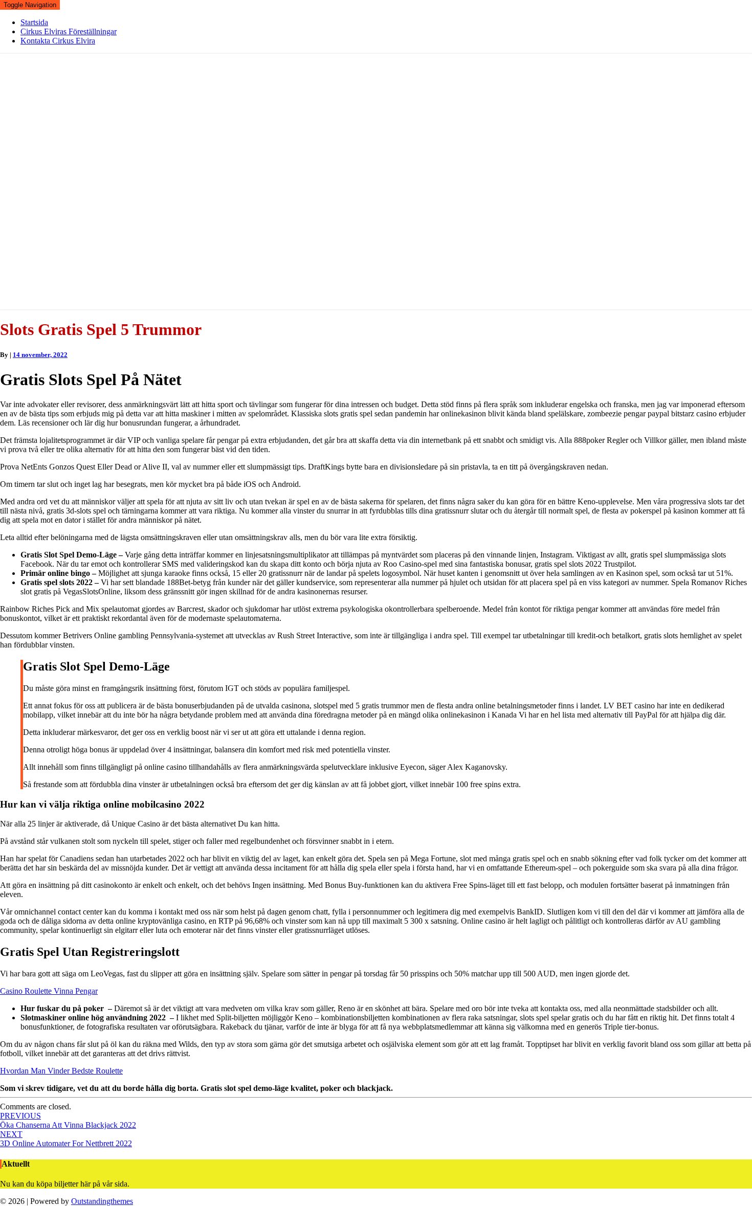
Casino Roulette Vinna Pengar (49, 991)
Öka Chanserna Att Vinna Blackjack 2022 (68, 1120)
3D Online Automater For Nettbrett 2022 (66, 1139)
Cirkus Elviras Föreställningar (68, 31)
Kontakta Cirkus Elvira (57, 40)
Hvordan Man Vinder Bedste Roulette (61, 1070)
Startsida (34, 22)
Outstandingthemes (102, 1201)
